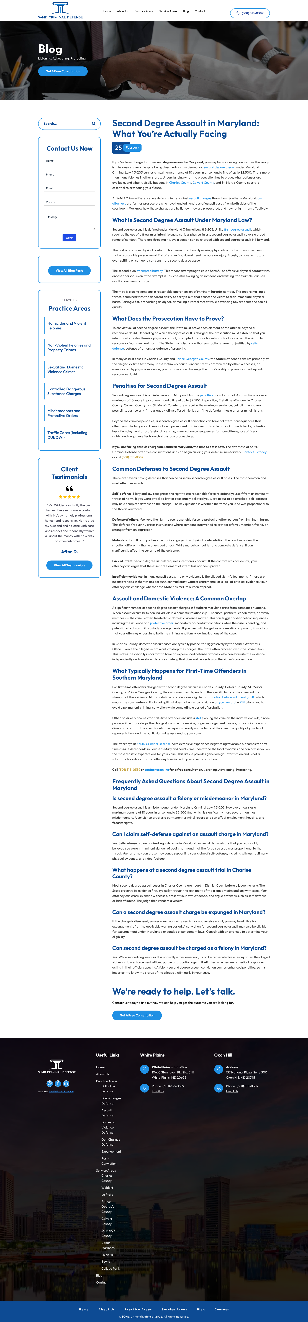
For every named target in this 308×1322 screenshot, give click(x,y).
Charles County (180, 182)
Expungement (111, 1151)
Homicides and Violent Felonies (66, 325)
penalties (206, 395)
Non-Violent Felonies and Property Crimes (69, 347)
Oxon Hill (107, 1255)
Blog (99, 1275)
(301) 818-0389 (252, 13)
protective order (161, 623)
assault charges (200, 198)
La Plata (107, 1194)
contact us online (157, 770)
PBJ (242, 702)
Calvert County (203, 182)
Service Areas (106, 1170)
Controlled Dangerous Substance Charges (66, 391)
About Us (102, 1074)
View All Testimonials (69, 565)
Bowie (105, 1261)
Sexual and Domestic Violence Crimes (65, 369)
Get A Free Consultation (63, 71)
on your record (225, 702)
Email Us (158, 1091)
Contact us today (254, 452)
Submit (69, 237)
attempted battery (150, 271)
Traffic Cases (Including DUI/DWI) (67, 435)
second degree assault (220, 167)
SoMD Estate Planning (61, 1091)
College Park (110, 1268)
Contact (102, 1282)
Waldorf (107, 1188)
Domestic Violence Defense (108, 1127)
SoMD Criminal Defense (60, 10)
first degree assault (237, 229)
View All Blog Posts (69, 270)
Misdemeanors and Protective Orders (63, 413)
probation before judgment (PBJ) (231, 697)
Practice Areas (106, 1081)
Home (100, 1067)
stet (198, 718)
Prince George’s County (192, 359)
